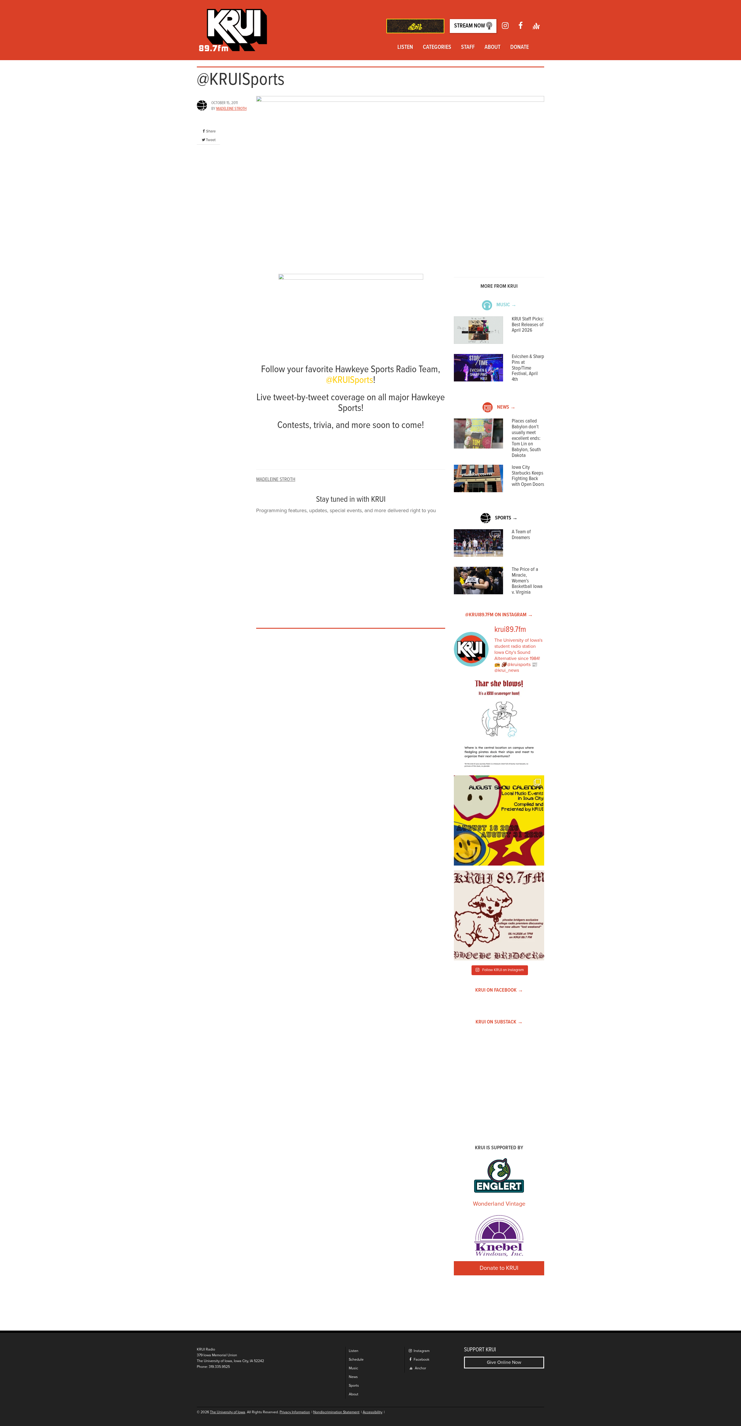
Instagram (421, 1351)
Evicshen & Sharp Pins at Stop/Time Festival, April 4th (528, 368)
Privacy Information (295, 1412)
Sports (354, 1385)
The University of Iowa (227, 1412)
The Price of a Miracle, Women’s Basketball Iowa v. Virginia (527, 581)
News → (506, 407)
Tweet (211, 140)
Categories (437, 47)
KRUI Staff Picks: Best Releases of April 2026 (528, 325)
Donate (519, 47)
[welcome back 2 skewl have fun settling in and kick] (499, 820)
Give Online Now (504, 1362)
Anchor (420, 1368)
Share (211, 131)
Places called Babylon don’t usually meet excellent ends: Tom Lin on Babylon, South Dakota (526, 438)
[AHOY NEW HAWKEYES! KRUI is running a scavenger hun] (499, 725)
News (353, 1377)
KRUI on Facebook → (499, 990)
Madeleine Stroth (231, 108)
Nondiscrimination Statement (336, 1412)
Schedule (356, 1359)
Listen (405, 47)
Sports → (506, 518)
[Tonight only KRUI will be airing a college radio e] (499, 915)
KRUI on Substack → (499, 1022)
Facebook (421, 1359)
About (492, 47)
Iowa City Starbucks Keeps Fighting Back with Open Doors (528, 476)
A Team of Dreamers (521, 535)
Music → (506, 305)
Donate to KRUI (499, 1268)
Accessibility (372, 1412)
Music (353, 1368)
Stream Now (470, 26)
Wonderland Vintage (499, 1203)
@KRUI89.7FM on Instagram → (499, 615)
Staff (468, 47)
